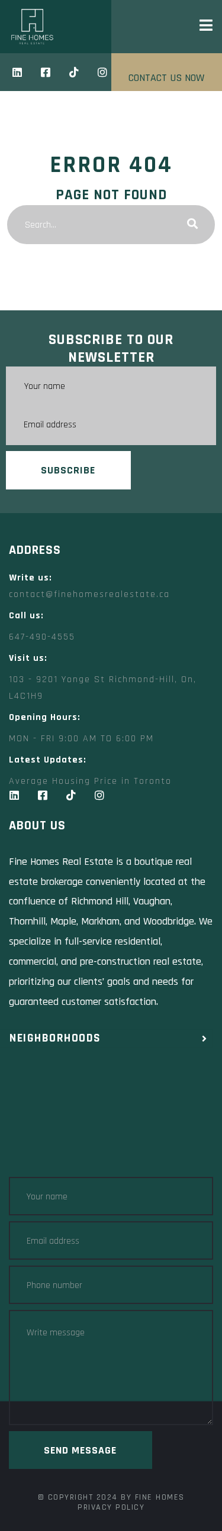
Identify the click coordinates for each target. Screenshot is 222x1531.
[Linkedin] (17, 72)
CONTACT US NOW (166, 78)
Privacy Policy (111, 1507)
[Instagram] (102, 72)
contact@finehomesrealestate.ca (89, 594)
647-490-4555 (42, 637)
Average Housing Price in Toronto (90, 781)
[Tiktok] (74, 72)
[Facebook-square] (45, 72)
